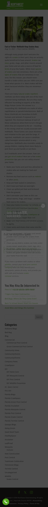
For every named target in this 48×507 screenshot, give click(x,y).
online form (19, 266)
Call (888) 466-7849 (24, 289)
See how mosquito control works (24, 296)
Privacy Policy (26, 301)
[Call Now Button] (5, 501)
